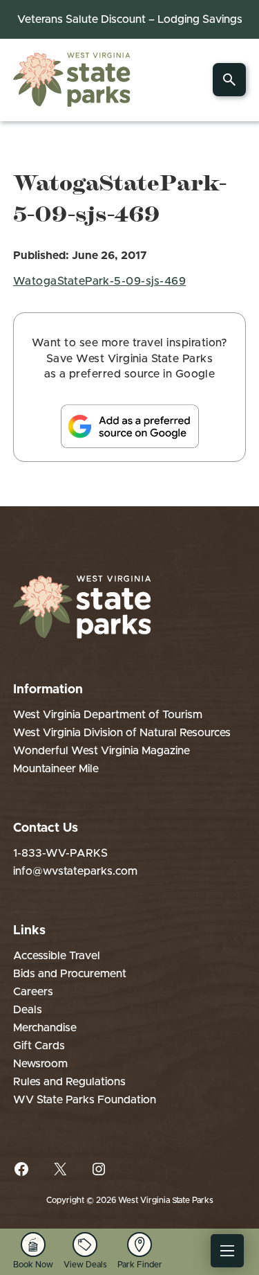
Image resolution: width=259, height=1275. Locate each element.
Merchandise (45, 1027)
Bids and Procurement (69, 973)
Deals (27, 1009)
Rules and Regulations (69, 1081)
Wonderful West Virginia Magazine (101, 750)
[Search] (229, 79)
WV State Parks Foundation (84, 1099)
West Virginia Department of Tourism (107, 714)
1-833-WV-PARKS (60, 853)
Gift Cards (39, 1045)
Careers (33, 991)
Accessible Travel (56, 955)
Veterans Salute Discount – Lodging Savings (129, 19)
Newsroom (40, 1063)
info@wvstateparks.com (75, 871)
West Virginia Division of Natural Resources (122, 732)
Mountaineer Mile (56, 768)
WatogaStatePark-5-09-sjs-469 (99, 281)
